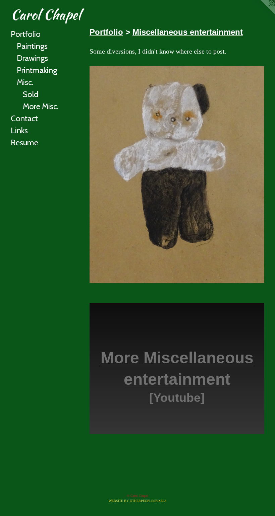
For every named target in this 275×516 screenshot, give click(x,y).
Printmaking (37, 70)
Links (19, 130)
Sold (31, 94)
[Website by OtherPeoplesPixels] (261, 13)
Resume (24, 142)
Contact (24, 118)
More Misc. (40, 106)
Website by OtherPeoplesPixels (138, 501)
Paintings (32, 46)
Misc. (25, 82)
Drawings (32, 58)
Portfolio (26, 34)
